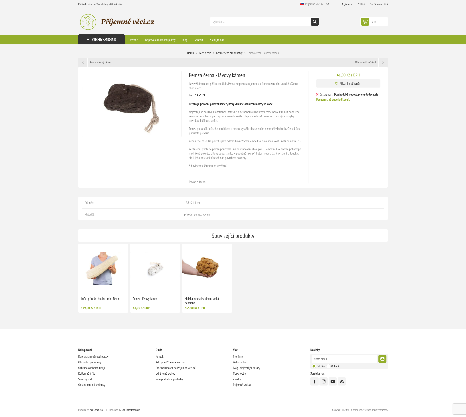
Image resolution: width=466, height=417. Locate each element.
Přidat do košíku (111, 288)
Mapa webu (239, 373)
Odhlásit (335, 366)
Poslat (382, 359)
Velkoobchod (240, 362)
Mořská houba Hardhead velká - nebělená (202, 301)
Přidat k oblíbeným (350, 83)
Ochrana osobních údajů (92, 368)
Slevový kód (85, 379)
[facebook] (314, 381)
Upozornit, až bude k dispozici (333, 99)
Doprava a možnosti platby (93, 356)
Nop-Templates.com (131, 410)
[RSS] (342, 381)
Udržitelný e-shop (165, 373)
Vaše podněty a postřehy (169, 379)
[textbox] (261, 22)
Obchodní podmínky (89, 362)
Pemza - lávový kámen (145, 299)
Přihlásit (361, 4)
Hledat (315, 22)
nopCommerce (96, 410)
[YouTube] (333, 381)
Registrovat (346, 4)
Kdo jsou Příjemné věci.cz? (170, 362)
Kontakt (160, 356)
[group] (103, 269)
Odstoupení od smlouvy (91, 385)
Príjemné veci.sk (313, 4)
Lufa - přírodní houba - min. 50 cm (100, 299)
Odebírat (321, 366)
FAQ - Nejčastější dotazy (246, 368)
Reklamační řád (86, 373)
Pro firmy (238, 356)
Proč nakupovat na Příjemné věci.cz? (176, 368)
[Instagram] (323, 381)
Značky (237, 379)
